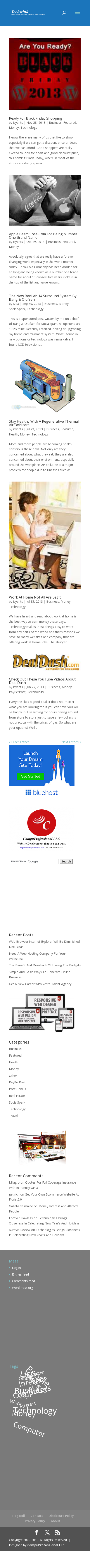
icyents (18, 122)
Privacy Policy (35, 1521)
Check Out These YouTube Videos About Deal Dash (42, 681)
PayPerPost (17, 692)
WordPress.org (22, 1288)
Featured (69, 122)
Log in (16, 1268)
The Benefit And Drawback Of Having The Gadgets (45, 965)
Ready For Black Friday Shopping (35, 118)
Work (16, 1402)
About (55, 1521)
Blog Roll (18, 1516)
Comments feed (23, 1281)
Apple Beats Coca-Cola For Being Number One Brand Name (43, 236)
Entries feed (20, 1274)
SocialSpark (17, 309)
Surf (24, 1395)
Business (55, 122)
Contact (37, 1516)
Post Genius (17, 1089)
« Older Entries (19, 742)
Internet (33, 1381)
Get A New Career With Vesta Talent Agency (40, 984)
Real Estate (17, 1096)
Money (14, 127)
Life (27, 1375)
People (38, 1376)
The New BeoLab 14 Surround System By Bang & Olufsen (42, 298)
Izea (16, 304)
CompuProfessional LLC (45, 1545)
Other (13, 1076)
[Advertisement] (36, 898)
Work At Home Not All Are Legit (35, 597)
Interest (27, 1404)
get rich (14, 1194)
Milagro (14, 1182)
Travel (13, 1116)
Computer (29, 1429)
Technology (29, 127)
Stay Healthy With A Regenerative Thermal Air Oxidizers (44, 423)
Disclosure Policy (61, 1516)
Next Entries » (71, 742)
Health (13, 434)
